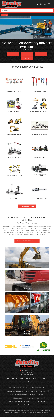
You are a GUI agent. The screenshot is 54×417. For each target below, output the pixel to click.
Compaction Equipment (15, 391)
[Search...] (2, 10)
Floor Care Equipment (36, 394)
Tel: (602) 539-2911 (27, 375)
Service (27, 58)
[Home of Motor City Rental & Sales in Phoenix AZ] (11, 4)
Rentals (13, 54)
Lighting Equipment (40, 401)
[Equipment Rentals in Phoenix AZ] (27, 27)
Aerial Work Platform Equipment (18, 388)
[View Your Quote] (45, 4)
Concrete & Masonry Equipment (36, 391)
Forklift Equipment (17, 398)
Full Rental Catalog (27, 206)
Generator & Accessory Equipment (19, 401)
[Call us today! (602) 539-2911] (37, 4)
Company (43, 378)
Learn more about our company (27, 241)
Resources (21, 382)
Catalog (4, 15)
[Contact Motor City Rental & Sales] (41, 4)
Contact (31, 382)
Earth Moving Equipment (18, 394)
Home (7, 378)
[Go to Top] (52, 415)
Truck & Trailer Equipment (27, 405)
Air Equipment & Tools (39, 388)
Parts (41, 54)
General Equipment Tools (34, 398)
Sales (27, 54)
